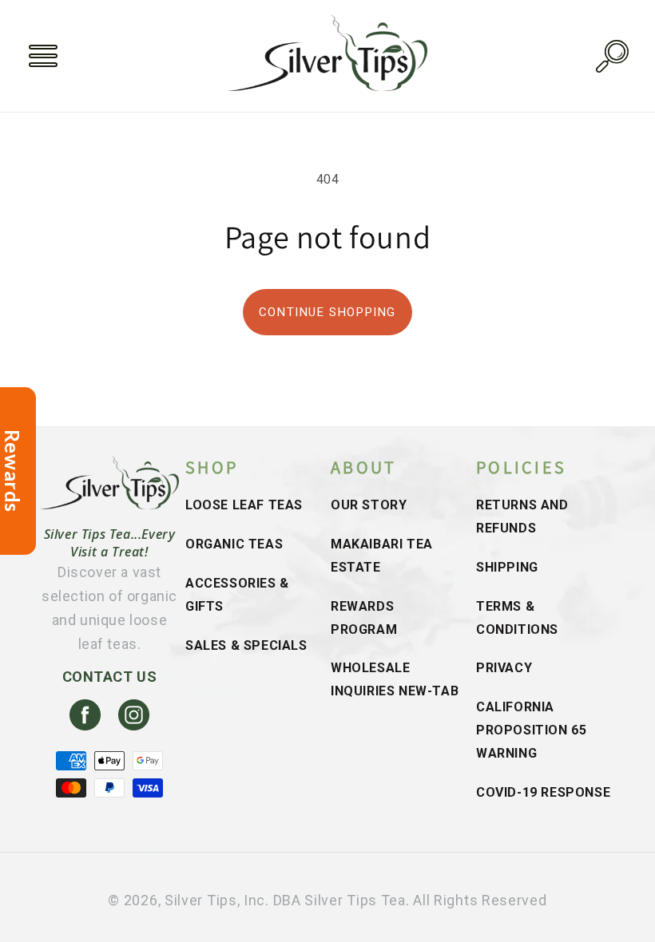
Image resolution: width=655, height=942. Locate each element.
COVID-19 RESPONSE (543, 792)
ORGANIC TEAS (234, 544)
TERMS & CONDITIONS (517, 618)
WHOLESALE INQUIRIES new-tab (394, 679)
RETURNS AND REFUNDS (522, 516)
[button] (43, 55)
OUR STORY (369, 505)
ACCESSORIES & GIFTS (237, 595)
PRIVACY (504, 667)
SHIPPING (507, 567)
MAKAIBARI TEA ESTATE (382, 555)
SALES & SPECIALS (246, 645)
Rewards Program (364, 618)
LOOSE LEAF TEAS (244, 505)
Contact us (109, 676)
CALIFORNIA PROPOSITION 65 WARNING (531, 730)
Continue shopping (327, 312)
